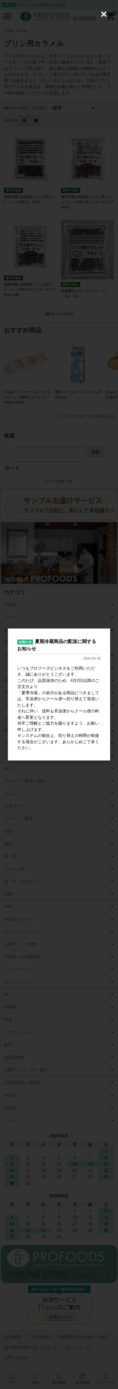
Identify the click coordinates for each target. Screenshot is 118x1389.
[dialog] (59, 694)
